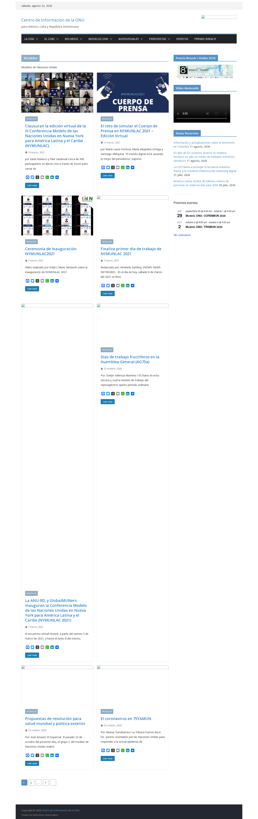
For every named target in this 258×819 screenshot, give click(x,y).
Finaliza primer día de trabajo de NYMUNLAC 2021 (131, 251)
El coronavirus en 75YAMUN (126, 718)
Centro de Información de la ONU (52, 20)
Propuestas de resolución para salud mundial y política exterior (55, 721)
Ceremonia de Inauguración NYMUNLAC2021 (50, 251)
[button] (36, 39)
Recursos (71, 39)
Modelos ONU (98, 39)
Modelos (31, 119)
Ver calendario (182, 235)
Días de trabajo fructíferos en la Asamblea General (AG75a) (130, 359)
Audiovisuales (128, 39)
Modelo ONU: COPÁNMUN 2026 (206, 216)
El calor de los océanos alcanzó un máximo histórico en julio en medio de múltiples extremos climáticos (204, 157)
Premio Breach (205, 39)
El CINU (49, 39)
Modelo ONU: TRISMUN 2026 (204, 227)
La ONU (29, 39)
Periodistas (157, 39)
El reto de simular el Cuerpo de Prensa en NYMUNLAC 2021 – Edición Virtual (129, 130)
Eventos (182, 39)
